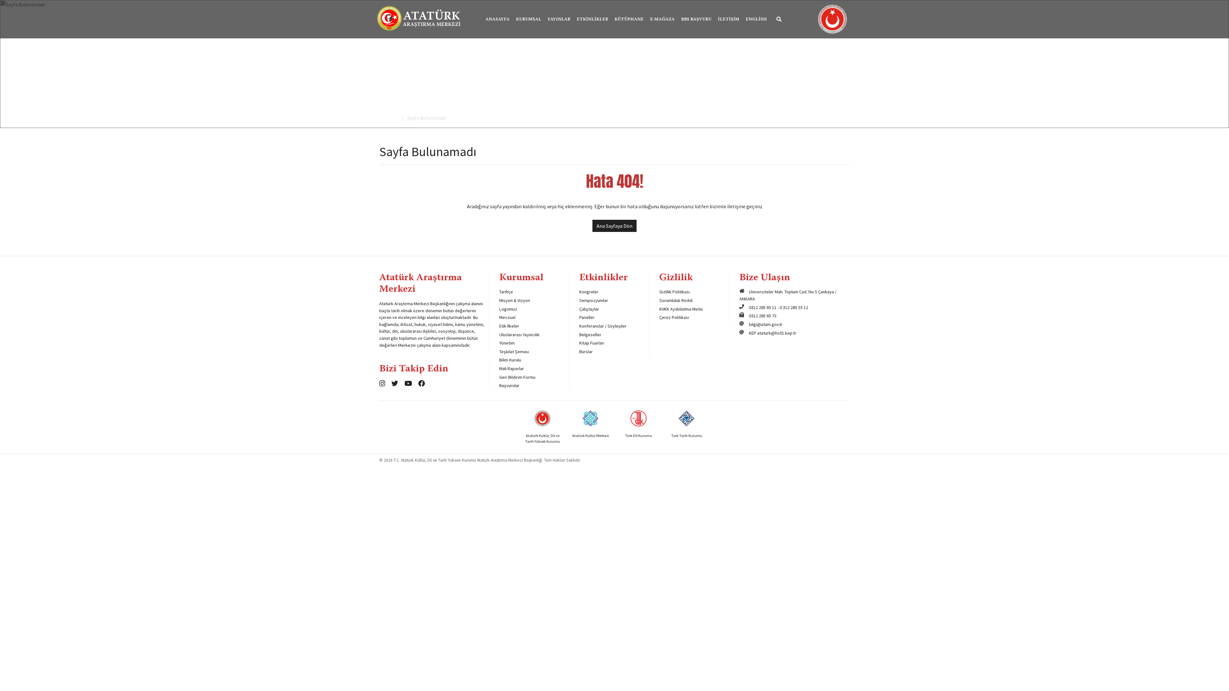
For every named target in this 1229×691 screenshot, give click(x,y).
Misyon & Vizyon (514, 300)
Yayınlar (559, 19)
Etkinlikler (592, 19)
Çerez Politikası (674, 317)
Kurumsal (528, 19)
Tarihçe (506, 292)
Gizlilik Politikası (674, 292)
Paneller (587, 317)
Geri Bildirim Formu (517, 377)
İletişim (728, 19)
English (756, 19)
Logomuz (508, 309)
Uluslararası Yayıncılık (519, 335)
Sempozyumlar (593, 300)
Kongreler (588, 292)
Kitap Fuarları (591, 343)
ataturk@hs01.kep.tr (776, 333)
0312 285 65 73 (762, 316)
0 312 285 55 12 (794, 307)
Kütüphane (629, 19)
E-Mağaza (662, 19)
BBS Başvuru (696, 19)
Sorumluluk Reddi (676, 300)
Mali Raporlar (511, 368)
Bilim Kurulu (510, 360)
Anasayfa (498, 19)
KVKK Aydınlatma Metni (681, 309)
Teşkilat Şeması (514, 351)
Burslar (586, 351)
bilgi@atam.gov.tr (766, 324)
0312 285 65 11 (762, 307)
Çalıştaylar (589, 309)
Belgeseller (590, 335)
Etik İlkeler (509, 326)
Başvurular (509, 385)
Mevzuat (507, 317)
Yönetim (507, 343)
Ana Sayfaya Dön (614, 226)
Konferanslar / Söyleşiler (603, 326)
